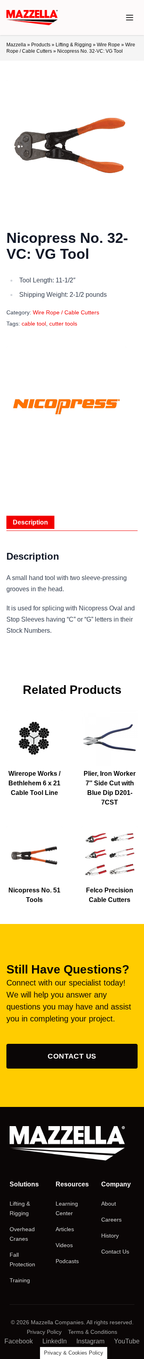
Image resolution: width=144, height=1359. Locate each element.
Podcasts (67, 1261)
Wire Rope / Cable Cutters (66, 312)
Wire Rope (108, 45)
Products (40, 45)
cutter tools (63, 323)
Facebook (18, 1341)
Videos (64, 1245)
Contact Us (72, 1056)
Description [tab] (30, 522)
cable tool (34, 323)
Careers (111, 1219)
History (110, 1235)
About (108, 1203)
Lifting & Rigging (74, 45)
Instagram (90, 1341)
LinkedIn (54, 1341)
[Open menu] (130, 18)
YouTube (127, 1341)
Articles (65, 1229)
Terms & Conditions (92, 1332)
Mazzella (16, 45)
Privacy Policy (44, 1332)
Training (20, 1280)
